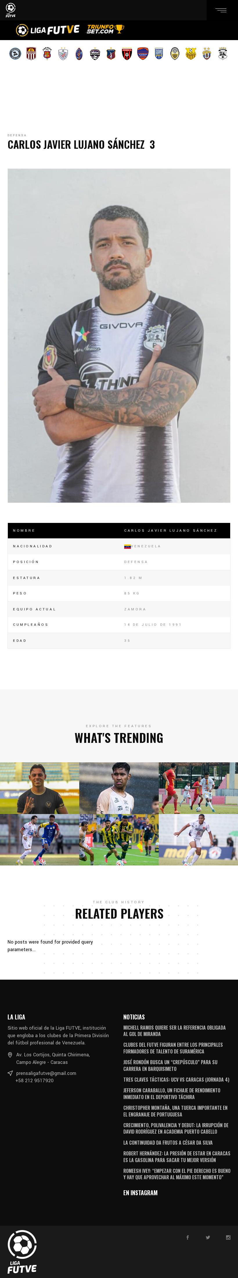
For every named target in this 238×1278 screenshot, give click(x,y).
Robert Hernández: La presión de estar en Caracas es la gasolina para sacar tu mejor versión (176, 1156)
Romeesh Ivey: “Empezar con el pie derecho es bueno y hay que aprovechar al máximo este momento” (176, 1174)
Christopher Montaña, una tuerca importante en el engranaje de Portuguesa (175, 1111)
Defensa (17, 135)
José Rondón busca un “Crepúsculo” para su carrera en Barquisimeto (170, 1065)
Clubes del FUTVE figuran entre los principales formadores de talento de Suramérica (173, 1048)
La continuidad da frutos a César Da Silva (168, 1142)
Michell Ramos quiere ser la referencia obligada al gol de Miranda (174, 1030)
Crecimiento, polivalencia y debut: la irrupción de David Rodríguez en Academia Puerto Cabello (175, 1128)
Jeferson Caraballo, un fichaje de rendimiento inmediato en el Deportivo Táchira (171, 1093)
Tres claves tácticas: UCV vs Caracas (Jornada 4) (176, 1079)
